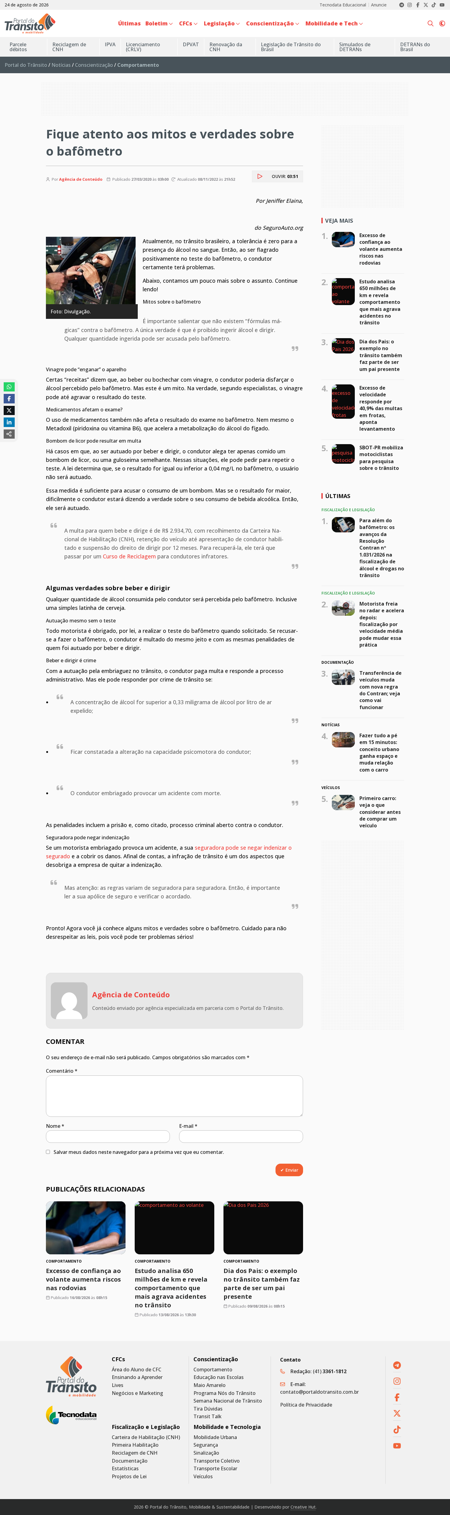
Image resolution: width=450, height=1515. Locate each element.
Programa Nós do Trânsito (224, 1393)
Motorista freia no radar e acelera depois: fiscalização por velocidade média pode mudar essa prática (381, 624)
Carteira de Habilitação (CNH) (146, 1437)
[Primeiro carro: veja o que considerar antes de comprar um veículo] (343, 802)
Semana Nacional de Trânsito (227, 1401)
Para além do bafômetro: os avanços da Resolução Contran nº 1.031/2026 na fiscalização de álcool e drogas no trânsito (381, 548)
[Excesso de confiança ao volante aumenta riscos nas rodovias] (86, 1227)
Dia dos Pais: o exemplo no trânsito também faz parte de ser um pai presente (261, 1284)
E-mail (188, 1126)
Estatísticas (125, 1469)
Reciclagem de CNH (135, 1453)
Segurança (205, 1445)
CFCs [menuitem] (185, 23)
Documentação (130, 1461)
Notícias (61, 65)
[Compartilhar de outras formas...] (9, 434)
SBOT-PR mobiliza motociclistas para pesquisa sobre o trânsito (381, 457)
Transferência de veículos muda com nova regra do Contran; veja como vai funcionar (380, 690)
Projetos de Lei (129, 1476)
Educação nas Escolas (218, 1377)
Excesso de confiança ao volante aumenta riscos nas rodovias (83, 1279)
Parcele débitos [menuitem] (18, 47)
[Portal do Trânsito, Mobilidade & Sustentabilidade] (71, 1376)
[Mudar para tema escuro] (442, 23)
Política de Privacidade (306, 1404)
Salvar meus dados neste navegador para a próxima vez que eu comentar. (139, 1152)
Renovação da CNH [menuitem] (225, 47)
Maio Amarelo (209, 1385)
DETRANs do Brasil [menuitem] (415, 47)
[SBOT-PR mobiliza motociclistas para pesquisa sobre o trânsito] (343, 454)
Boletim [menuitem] (156, 23)
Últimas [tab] (337, 496)
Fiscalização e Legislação (146, 1427)
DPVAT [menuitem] (191, 44)
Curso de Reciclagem (129, 556)
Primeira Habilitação (135, 1445)
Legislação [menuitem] (219, 23)
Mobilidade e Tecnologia (227, 1427)
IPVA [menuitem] (110, 44)
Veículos (203, 1476)
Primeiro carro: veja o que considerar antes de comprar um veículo (380, 812)
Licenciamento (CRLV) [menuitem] (143, 47)
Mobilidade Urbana (215, 1437)
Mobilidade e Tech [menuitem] (332, 23)
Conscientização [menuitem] (270, 23)
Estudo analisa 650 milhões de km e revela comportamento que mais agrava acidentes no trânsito (171, 1288)
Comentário (61, 1070)
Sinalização (206, 1453)
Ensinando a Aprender (137, 1377)
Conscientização (94, 65)
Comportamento (212, 1370)
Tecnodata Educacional (343, 5)
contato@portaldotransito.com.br (319, 1391)
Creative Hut (303, 1507)
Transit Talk (207, 1416)
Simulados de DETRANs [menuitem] (354, 47)
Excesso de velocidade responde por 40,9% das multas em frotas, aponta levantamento (380, 408)
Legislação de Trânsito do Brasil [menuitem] (291, 47)
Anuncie (379, 5)
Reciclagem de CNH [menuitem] (69, 47)
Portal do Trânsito (26, 65)
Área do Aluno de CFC (136, 1370)
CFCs (118, 1359)
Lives (117, 1385)
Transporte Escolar (215, 1469)
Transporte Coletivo (216, 1461)
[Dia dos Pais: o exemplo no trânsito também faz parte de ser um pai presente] (263, 1227)
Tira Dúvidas (208, 1409)
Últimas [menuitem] (129, 23)
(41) (330, 1371)
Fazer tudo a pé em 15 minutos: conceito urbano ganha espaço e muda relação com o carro (379, 752)
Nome (55, 1126)
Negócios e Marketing (137, 1393)
